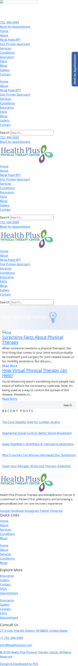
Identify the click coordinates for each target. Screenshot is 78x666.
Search (4, 133)
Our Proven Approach (15, 44)
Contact (5, 74)
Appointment (9, 593)
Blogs (4, 66)
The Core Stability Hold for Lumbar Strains (31, 422)
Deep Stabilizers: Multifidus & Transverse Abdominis (38, 444)
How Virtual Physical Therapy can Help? (34, 372)
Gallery (5, 70)
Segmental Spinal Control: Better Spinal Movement (37, 433)
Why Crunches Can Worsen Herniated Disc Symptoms (39, 455)
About (4, 35)
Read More (9, 366)
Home (4, 31)
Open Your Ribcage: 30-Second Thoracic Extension (36, 466)
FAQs (3, 61)
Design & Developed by (19, 664)
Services (5, 48)
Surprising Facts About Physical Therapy (32, 339)
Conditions (7, 53)
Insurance (7, 57)
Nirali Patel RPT (10, 40)
